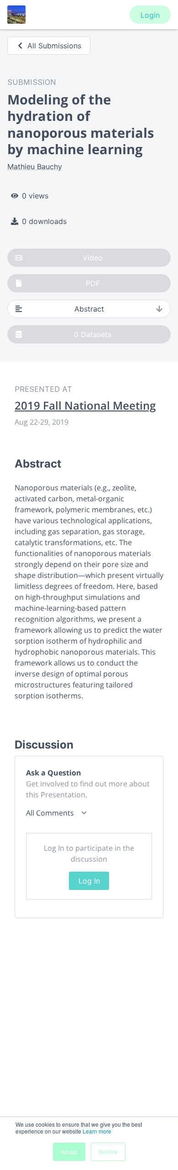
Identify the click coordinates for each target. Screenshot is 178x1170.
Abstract (89, 308)
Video (93, 257)
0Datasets (92, 334)
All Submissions (54, 45)
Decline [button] (108, 1151)
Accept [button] (69, 1151)
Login (150, 15)
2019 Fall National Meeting (85, 405)
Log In (89, 880)
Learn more (97, 1131)
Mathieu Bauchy (34, 166)
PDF (93, 283)
